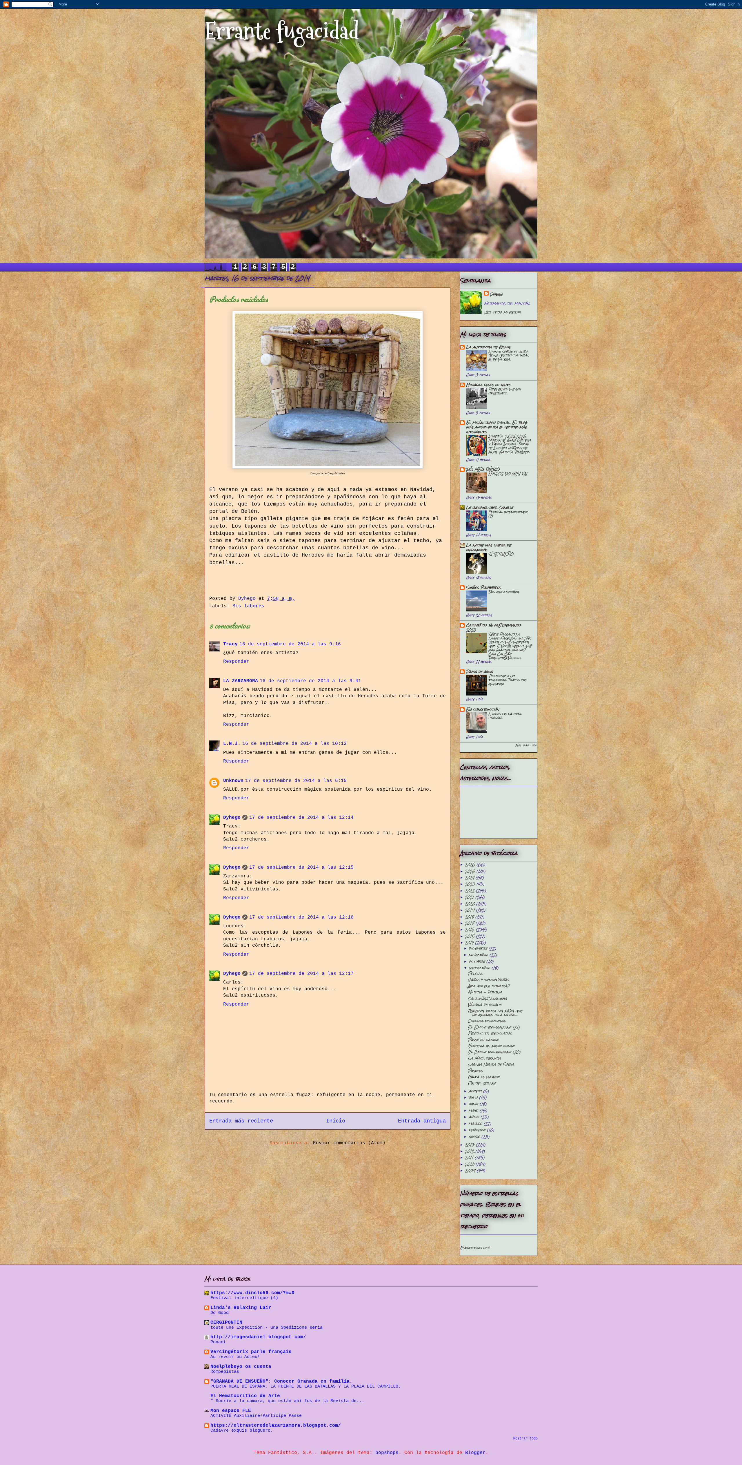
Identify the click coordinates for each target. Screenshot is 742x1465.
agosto (476, 1091)
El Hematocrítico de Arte (245, 1396)
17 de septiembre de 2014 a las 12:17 (301, 973)
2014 (470, 942)
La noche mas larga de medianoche (488, 547)
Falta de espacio (484, 1076)
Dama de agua (479, 671)
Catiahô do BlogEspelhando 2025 (493, 627)
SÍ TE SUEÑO (500, 554)
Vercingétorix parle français (251, 1351)
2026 (471, 864)
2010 (470, 1164)
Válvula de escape (484, 1004)
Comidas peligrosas (486, 1020)
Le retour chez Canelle (489, 507)
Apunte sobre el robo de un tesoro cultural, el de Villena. (508, 355)
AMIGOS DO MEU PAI (507, 473)
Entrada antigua (422, 1121)
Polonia (475, 973)
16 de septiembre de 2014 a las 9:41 (310, 681)
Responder (236, 661)
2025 (471, 871)
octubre (477, 961)
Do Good (219, 1312)
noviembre (479, 954)
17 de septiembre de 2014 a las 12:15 (301, 867)
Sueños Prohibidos (483, 587)
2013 (470, 1144)
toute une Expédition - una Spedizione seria (266, 1327)
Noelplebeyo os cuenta (240, 1366)
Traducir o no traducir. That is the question (507, 679)
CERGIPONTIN (226, 1322)
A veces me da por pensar (504, 715)
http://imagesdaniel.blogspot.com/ (258, 1337)
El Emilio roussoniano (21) (494, 1027)
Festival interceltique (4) (508, 513)
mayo (474, 1110)
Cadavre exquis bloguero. (241, 1430)
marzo (476, 1123)
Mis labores (248, 606)
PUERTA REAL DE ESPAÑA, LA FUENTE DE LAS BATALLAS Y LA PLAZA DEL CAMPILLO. (305, 1386)
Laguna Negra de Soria (491, 1064)
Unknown (233, 780)
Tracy (230, 644)
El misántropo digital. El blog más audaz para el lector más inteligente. (496, 427)
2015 (470, 936)
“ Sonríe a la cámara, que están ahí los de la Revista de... (287, 1401)
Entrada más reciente (241, 1121)
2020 (470, 903)
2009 (471, 1170)
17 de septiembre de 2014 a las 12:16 (301, 917)
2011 (470, 1157)
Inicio (335, 1121)
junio (474, 1103)
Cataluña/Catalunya (487, 998)
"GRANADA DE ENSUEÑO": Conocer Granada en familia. (281, 1381)
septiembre (480, 967)
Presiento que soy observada (504, 391)
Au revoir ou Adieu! (235, 1356)
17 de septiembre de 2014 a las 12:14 (301, 817)
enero (475, 1136)
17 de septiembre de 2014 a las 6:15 (296, 780)
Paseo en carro (483, 1039)
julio (474, 1097)
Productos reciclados (490, 1033)
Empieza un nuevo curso (491, 1045)
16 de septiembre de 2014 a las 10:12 (294, 743)
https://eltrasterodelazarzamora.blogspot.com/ (275, 1425)
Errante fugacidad (282, 31)
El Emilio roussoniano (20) (494, 1051)
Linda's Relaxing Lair (240, 1307)
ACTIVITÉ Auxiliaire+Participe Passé (256, 1415)
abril (475, 1116)
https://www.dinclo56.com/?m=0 (252, 1293)
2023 (471, 884)
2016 (470, 929)
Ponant (218, 1342)
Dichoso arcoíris (503, 591)
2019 (470, 910)
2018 (470, 916)
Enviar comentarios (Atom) (349, 1143)
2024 (470, 877)
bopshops (387, 1452)
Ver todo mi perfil (502, 312)
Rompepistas (224, 1371)
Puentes (475, 1070)
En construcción (482, 709)
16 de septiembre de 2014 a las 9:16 (290, 644)
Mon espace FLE (230, 1410)
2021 (470, 897)
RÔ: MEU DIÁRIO (483, 469)
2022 (470, 890)
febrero (478, 1129)
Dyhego (232, 817)
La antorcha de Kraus (488, 347)
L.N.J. (232, 743)
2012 (470, 1151)
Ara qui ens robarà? (489, 986)
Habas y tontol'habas (488, 979)
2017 (470, 923)
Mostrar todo (526, 745)
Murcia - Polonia (485, 992)
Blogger (475, 1452)
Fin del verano (482, 1083)
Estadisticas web (475, 1247)
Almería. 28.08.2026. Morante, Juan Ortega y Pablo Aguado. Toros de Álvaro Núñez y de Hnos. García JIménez (509, 443)
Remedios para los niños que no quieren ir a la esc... (495, 1012)
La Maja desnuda (484, 1058)
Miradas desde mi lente (488, 384)
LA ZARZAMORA (240, 681)
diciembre (479, 948)
